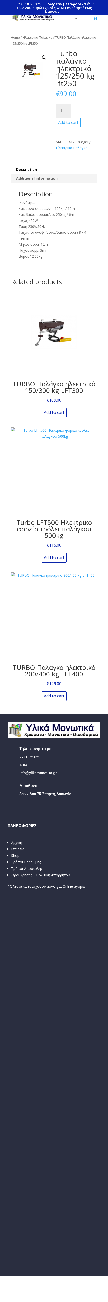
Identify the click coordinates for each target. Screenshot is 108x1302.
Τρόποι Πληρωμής (26, 862)
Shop (15, 855)
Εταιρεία (17, 849)
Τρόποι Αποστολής (26, 868)
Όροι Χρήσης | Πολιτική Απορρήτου (40, 875)
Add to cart (68, 122)
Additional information (37, 178)
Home (15, 37)
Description (26, 169)
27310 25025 (29, 3)
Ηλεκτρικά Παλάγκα (37, 37)
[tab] (54, 169)
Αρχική (16, 842)
